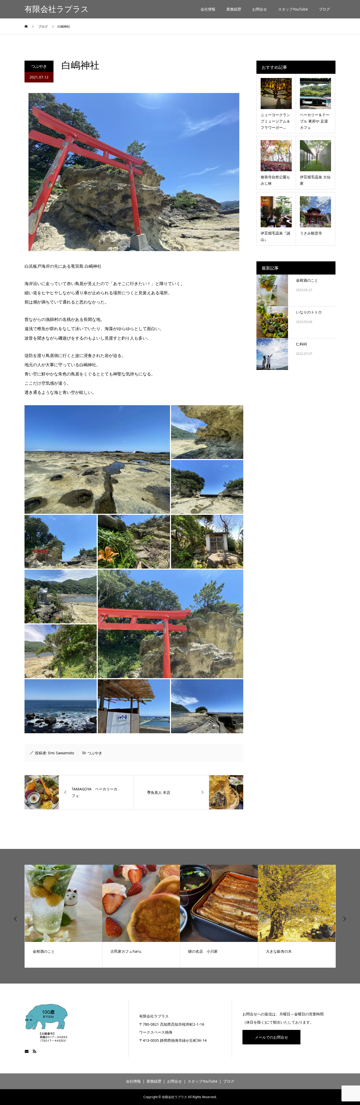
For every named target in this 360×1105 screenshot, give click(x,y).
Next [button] (344, 918)
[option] (64, 916)
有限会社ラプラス (57, 9)
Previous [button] (15, 918)
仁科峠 (301, 343)
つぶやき (39, 66)
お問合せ (259, 9)
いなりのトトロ (309, 312)
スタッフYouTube (293, 9)
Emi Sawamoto (61, 752)
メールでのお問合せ (271, 1037)
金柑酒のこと (307, 280)
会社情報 (208, 9)
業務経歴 (233, 9)
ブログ (324, 9)
